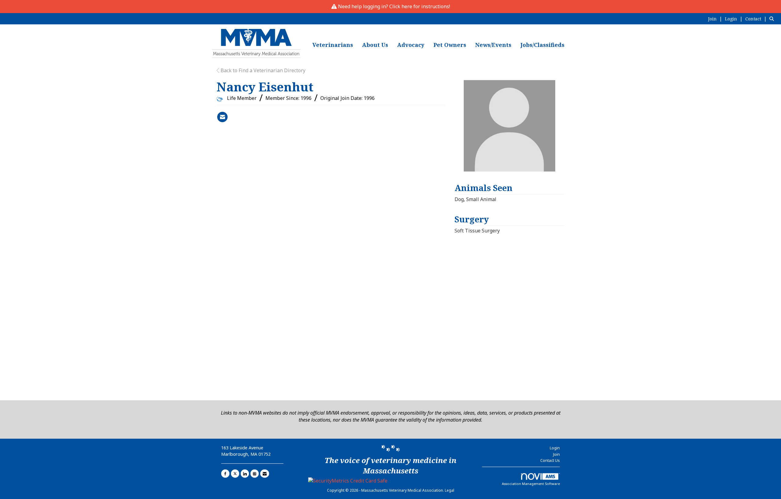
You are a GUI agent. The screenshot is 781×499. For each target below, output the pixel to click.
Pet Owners (450, 44)
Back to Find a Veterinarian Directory (262, 70)
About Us (375, 44)
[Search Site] (772, 18)
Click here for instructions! (419, 6)
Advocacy (410, 44)
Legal (449, 490)
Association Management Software (531, 483)
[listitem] (716, 18)
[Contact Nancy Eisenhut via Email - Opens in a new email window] (222, 117)
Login (555, 448)
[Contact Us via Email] (264, 473)
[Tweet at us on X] (235, 473)
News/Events (493, 44)
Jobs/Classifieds (542, 44)
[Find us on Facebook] (225, 473)
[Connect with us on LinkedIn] (245, 473)
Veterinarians (332, 44)
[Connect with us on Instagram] (254, 473)
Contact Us (550, 460)
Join (556, 454)
